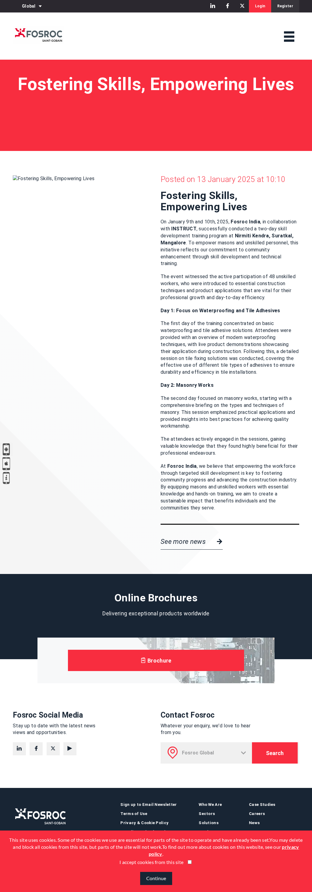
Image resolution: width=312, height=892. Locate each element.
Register (285, 6)
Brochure (159, 660)
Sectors (207, 813)
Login (260, 6)
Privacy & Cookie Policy (144, 822)
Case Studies (262, 804)
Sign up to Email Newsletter (148, 804)
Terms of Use (133, 813)
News (254, 822)
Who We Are (210, 804)
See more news (184, 541)
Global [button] (29, 6)
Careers (257, 813)
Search (275, 753)
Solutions (208, 822)
